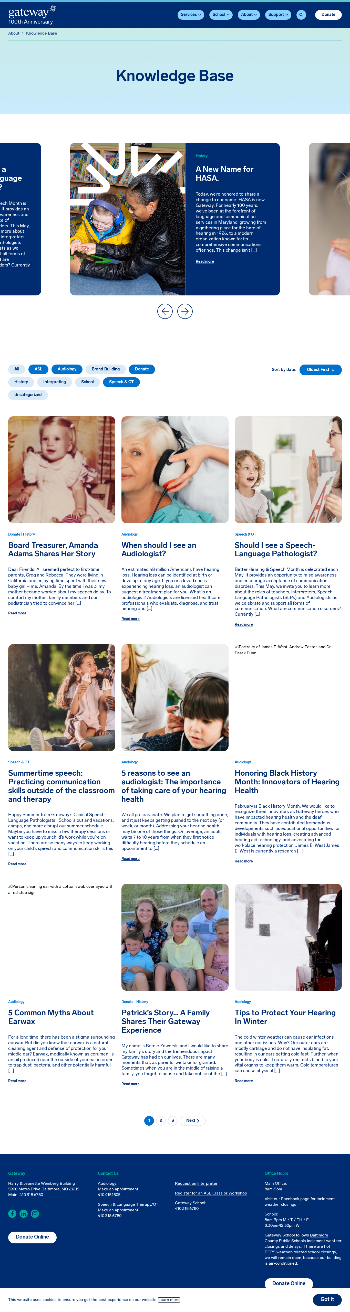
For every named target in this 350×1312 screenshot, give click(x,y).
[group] (175, 219)
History (21, 382)
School (87, 382)
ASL (38, 369)
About (13, 33)
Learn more (169, 1300)
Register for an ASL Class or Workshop (211, 1193)
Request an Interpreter (196, 1184)
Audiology (67, 369)
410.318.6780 (31, 1195)
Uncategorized (28, 395)
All (16, 369)
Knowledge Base (41, 33)
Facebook (290, 1199)
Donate (328, 15)
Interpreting (54, 382)
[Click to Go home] (32, 15)
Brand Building (106, 369)
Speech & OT (121, 382)
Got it (327, 1299)
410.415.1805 (109, 1195)
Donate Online (32, 1237)
